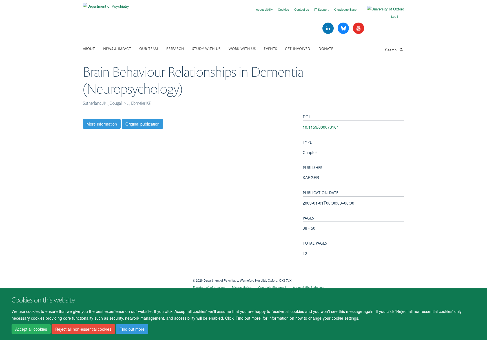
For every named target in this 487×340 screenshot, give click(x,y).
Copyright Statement (272, 287)
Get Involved (297, 48)
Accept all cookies (31, 329)
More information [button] (102, 124)
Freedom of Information (209, 287)
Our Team (148, 48)
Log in (395, 16)
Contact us (301, 9)
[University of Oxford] (381, 9)
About (89, 48)
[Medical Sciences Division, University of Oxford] (133, 278)
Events (270, 48)
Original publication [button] (142, 124)
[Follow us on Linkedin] (328, 28)
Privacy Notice (241, 287)
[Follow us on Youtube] (358, 28)
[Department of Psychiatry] (106, 4)
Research (175, 48)
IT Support (321, 9)
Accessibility (264, 9)
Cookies (283, 9)
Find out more (132, 329)
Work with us (242, 48)
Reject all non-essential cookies (83, 329)
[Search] (401, 49)
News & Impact (117, 48)
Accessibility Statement (308, 287)
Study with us (206, 48)
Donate (325, 48)
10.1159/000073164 (321, 127)
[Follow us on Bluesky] (344, 28)
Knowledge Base (345, 9)
